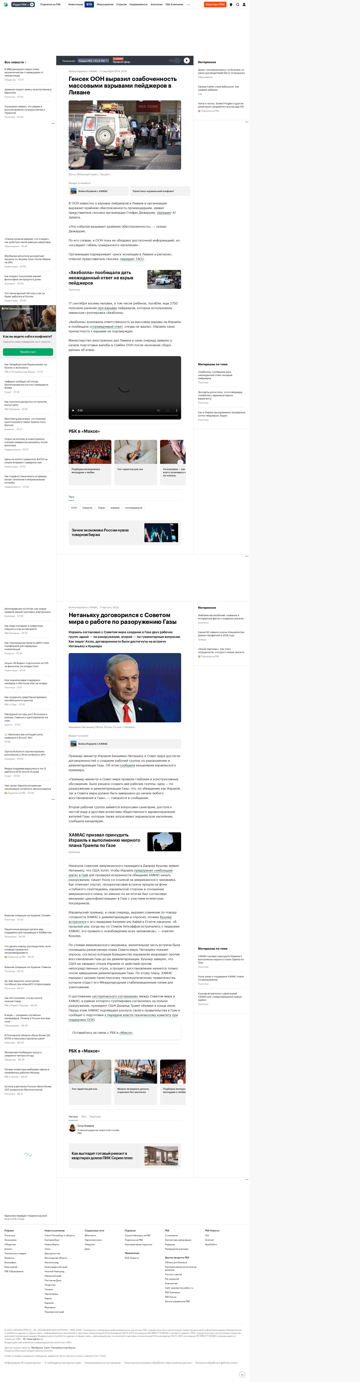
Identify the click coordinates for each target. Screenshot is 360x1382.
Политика (9, 96)
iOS (207, 1235)
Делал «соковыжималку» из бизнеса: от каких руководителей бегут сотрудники (221, 71)
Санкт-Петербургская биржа (59, 1347)
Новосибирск (52, 1244)
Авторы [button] (73, 1116)
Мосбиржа (37, 1347)
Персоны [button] (95, 1116)
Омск (47, 1248)
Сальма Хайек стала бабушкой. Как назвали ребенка (218, 88)
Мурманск (50, 1307)
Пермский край (53, 1275)
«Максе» (126, 1032)
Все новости (14, 62)
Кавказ (48, 1298)
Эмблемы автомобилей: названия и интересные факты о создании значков (221, 616)
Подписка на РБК (134, 1239)
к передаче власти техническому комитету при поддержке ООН (123, 1017)
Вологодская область (56, 1257)
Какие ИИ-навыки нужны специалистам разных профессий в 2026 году (221, 633)
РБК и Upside (11, 1076)
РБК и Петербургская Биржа (19, 371)
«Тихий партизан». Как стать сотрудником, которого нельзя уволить (221, 650)
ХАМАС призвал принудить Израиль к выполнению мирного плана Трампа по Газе (104, 840)
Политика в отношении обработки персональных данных (158, 1362)
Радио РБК (19, 4)
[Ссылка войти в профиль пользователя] (244, 4)
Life (200, 93)
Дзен (87, 1248)
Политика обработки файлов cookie (216, 1362)
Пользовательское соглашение (103, 1362)
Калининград (51, 1262)
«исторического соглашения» (115, 995)
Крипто (8, 724)
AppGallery (211, 1244)
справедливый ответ (107, 326)
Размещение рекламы (176, 1248)
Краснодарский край (56, 1266)
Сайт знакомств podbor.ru (179, 1287)
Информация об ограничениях (22, 1362)
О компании (171, 1235)
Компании (9, 283)
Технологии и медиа (15, 1253)
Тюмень (49, 1289)
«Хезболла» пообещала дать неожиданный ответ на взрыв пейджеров (101, 277)
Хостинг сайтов (173, 1274)
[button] (231, 4)
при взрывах (107, 307)
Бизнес (8, 1248)
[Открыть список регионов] (231, 4)
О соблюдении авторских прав (62, 1362)
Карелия (49, 1302)
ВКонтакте (90, 1235)
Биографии (10, 1262)
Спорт (7, 391)
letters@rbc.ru (35, 1338)
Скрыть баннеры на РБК (137, 1235)
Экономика (10, 936)
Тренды (202, 639)
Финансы (9, 429)
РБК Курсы (170, 1296)
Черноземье (51, 1293)
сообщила (127, 764)
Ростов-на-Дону (53, 1280)
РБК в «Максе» (84, 431)
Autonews (203, 622)
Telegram (90, 1244)
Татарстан (50, 1284)
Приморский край (54, 1311)
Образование (11, 246)
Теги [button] (71, 497)
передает (164, 212)
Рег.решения (172, 1278)
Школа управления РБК (177, 1301)
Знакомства (171, 1283)
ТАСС (140, 258)
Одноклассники (93, 1239)
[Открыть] (27, 4)
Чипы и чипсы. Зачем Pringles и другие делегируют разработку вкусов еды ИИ (221, 105)
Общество (10, 79)
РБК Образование (13, 1271)
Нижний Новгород (54, 1271)
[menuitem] (50, 4)
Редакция (170, 1244)
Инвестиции (11, 266)
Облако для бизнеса (176, 1262)
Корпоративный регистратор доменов (181, 1268)
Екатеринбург (52, 1239)
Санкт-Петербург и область (60, 1235)
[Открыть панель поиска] (238, 4)
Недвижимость (12, 449)
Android (209, 1239)
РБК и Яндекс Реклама (16, 1005)
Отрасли (9, 653)
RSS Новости (132, 1257)
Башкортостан (52, 1253)
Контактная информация (178, 1239)
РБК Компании (12, 408)
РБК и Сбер (10, 704)
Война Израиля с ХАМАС (83, 71)
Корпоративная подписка (138, 1244)
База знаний (10, 1266)
